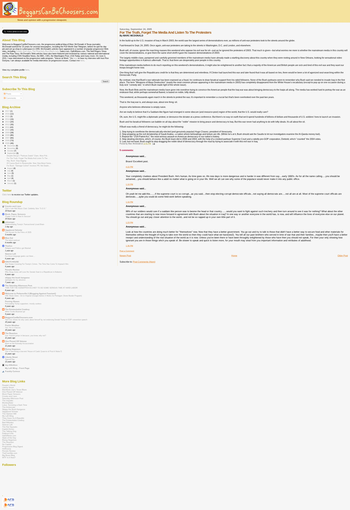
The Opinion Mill (9, 414)
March (10, 181)
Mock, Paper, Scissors (15, 214)
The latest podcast (12, 240)
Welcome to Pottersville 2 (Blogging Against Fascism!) (30, 293)
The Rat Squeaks (9, 427)
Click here (6, 194)
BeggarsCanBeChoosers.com (19, 317)
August (10, 168)
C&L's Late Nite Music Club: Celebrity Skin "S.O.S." (25, 208)
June (9, 173)
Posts (8, 94)
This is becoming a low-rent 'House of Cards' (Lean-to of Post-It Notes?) (33, 351)
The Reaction (38, 51)
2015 (7, 116)
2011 (7, 127)
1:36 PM (129, 246)
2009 (7, 132)
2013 (7, 122)
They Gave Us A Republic (13, 418)
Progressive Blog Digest (12, 446)
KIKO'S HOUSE (12, 262)
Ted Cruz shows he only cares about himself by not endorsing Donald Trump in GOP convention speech (46, 320)
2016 (7, 114)
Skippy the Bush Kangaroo (13, 409)
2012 (7, 124)
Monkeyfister (7, 403)
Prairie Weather (12, 325)
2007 (7, 138)
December (11, 146)
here (75, 58)
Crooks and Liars (23, 51)
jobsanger (9, 222)
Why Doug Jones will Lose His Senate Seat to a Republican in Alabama (33, 272)
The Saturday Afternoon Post (18, 285)
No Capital (6, 444)
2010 (7, 130)
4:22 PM (129, 167)
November (11, 148)
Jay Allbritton (11, 365)
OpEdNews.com (9, 436)
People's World (8, 385)
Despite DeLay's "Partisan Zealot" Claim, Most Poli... (28, 156)
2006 (7, 140)
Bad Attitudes (8, 422)
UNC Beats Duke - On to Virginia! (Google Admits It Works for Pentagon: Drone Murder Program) (43, 296)
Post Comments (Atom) (144, 262)
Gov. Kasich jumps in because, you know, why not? (25, 336)
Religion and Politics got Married (18, 248)
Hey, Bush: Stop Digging (16, 161)
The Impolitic (7, 400)
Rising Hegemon (13, 349)
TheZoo (8, 246)
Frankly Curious (12, 371)
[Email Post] (153, 144)
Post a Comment (127, 251)
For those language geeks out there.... (20, 256)
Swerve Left (10, 254)
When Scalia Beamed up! (15, 312)
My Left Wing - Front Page (17, 368)
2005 (7, 143)
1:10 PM (129, 184)
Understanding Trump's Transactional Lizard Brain (24, 224)
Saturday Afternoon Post (12, 398)
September (11, 153)
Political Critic (8, 433)
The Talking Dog (9, 431)
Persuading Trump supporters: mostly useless (23, 304)
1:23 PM (129, 222)
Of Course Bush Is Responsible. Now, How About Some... (29, 163)
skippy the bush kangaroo (17, 278)
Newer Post (125, 256)
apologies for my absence (15, 280)
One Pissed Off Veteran (16, 341)
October (10, 151)
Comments (10, 98)
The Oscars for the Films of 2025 (18, 232)
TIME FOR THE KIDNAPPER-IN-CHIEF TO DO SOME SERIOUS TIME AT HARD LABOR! (41, 288)
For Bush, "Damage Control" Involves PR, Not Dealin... (28, 166)
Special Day (10, 359)
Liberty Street (11, 357)
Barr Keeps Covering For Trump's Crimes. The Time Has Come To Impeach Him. (37, 264)
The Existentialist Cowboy (17, 309)
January (10, 183)
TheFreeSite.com (9, 453)
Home (234, 256)
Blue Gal (9, 238)
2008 (7, 135)
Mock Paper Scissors (11, 394)
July (9, 171)
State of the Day (9, 438)
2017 (7, 111)
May (9, 176)
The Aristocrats (8, 407)
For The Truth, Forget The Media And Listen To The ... (28, 158)
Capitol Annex (8, 429)
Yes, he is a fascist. (13, 328)
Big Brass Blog (8, 455)
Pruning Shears (12, 301)
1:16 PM (129, 202)
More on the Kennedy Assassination (19, 343)
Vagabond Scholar (13, 230)
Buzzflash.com (52, 51)
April (9, 178)
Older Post (343, 256)
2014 (7, 119)
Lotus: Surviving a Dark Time (14, 405)
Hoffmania (6, 449)
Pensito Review (12, 270)
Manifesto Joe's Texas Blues (14, 390)
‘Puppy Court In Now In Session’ (18, 216)
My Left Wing (8, 416)
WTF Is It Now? (9, 457)
